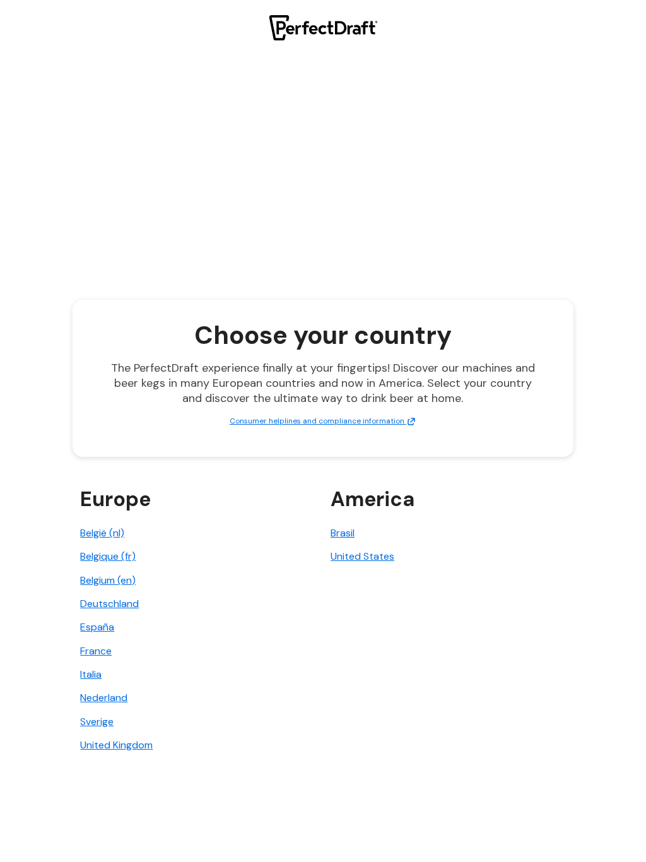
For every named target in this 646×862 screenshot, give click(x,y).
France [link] (96, 651)
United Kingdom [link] (116, 745)
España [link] (97, 627)
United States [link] (362, 556)
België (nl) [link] (102, 533)
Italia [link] (91, 674)
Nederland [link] (103, 697)
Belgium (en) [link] (108, 580)
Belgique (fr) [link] (108, 556)
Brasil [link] (343, 533)
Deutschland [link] (109, 603)
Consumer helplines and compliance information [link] (318, 421)
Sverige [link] (97, 721)
